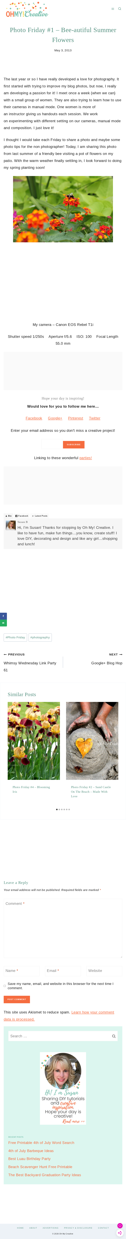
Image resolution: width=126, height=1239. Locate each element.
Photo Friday (15, 637)
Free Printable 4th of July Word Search (41, 1143)
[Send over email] (3, 623)
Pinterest (75, 418)
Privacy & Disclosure (78, 1228)
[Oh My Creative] (27, 9)
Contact (103, 1228)
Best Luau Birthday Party (29, 1159)
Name (12, 971)
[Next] (114, 754)
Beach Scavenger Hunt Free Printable (40, 1167)
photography (40, 637)
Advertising (51, 1228)
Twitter (94, 418)
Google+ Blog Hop (106, 659)
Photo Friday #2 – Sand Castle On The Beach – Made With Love (91, 791)
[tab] (57, 809)
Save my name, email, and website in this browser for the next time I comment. (61, 986)
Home (20, 1228)
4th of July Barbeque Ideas (31, 1151)
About (33, 1228)
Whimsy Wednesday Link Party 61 (30, 662)
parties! (85, 458)
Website (95, 971)
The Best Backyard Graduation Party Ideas (44, 1175)
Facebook (34, 418)
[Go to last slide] (11, 754)
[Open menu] (113, 8)
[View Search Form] (119, 8)
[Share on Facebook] (3, 616)
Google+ (55, 418)
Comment (15, 904)
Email (53, 971)
